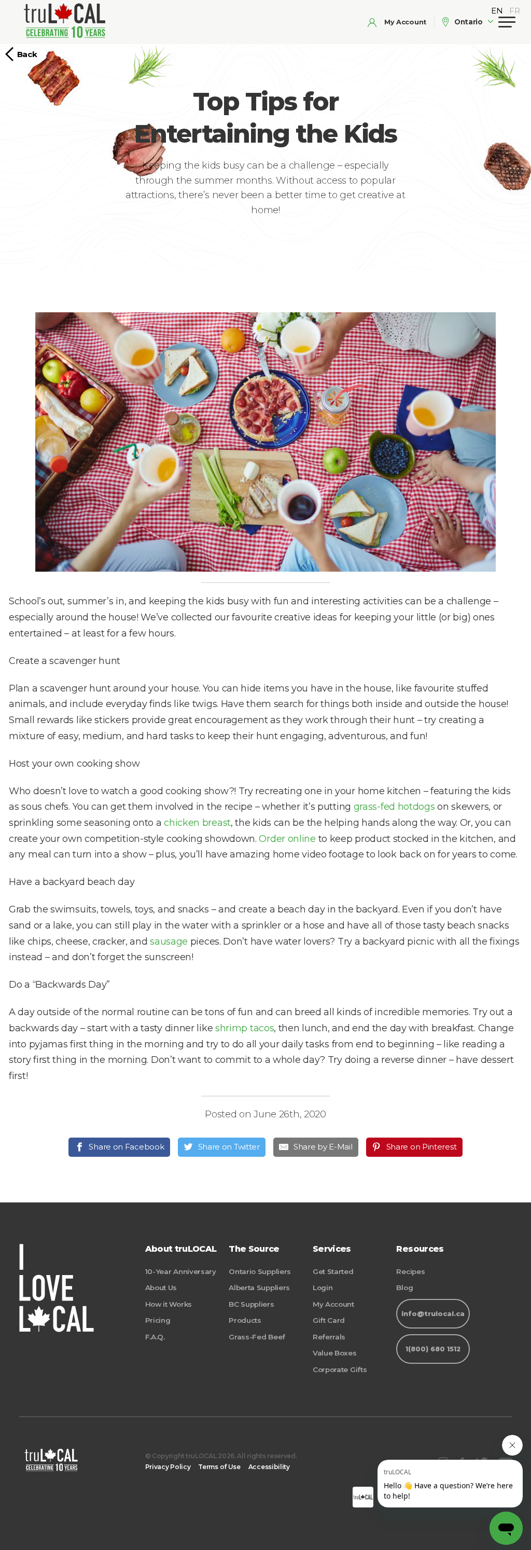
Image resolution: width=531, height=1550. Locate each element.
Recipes (410, 1271)
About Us (161, 1287)
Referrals (329, 1337)
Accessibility (269, 1467)
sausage (169, 941)
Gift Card (329, 1320)
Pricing (158, 1320)
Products (245, 1320)
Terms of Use (219, 1467)
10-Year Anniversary (180, 1271)
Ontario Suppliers (260, 1271)
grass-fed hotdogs (394, 806)
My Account (333, 1304)
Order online (287, 839)
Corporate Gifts (340, 1369)
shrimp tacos (244, 1028)
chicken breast (197, 822)
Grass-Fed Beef (257, 1337)
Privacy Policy (168, 1467)
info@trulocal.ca (433, 1314)
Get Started (333, 1271)
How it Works (168, 1304)
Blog (404, 1287)
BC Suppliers (251, 1304)
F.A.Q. (155, 1337)
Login (323, 1287)
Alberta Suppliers (259, 1287)
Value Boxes (335, 1353)
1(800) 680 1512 (433, 1349)
